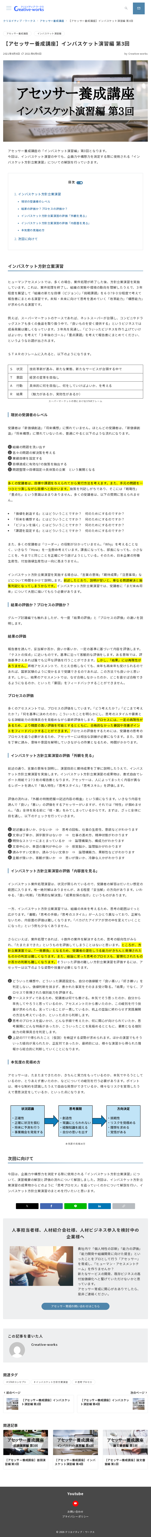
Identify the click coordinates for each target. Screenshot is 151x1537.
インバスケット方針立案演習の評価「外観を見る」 (54, 216)
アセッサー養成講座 (17, 33)
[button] (123, 1206)
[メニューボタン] (8, 8)
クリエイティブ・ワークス (80, 1531)
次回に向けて (28, 238)
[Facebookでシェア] (51, 1206)
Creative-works (136, 53)
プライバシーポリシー (75, 1516)
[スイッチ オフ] (126, 8)
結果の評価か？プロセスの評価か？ (44, 209)
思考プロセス (84, 1382)
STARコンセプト (17, 1382)
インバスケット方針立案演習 (39, 194)
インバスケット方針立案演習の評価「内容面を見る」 (56, 223)
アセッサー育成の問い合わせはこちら (75, 1306)
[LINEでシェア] (75, 1206)
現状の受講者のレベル (35, 201)
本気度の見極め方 (32, 230)
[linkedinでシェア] (99, 1206)
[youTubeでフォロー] (75, 1504)
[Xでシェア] (27, 1206)
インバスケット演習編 (49, 33)
